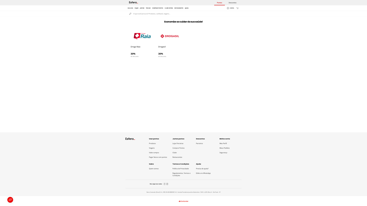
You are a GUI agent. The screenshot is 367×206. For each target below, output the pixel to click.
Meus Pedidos (225, 148)
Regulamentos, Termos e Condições (181, 174)
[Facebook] (164, 184)
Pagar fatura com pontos (158, 157)
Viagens (152, 148)
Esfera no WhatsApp (203, 173)
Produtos (152, 143)
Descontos (232, 3)
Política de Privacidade (181, 169)
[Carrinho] (237, 8)
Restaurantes (177, 157)
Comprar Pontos (179, 148)
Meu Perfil (223, 143)
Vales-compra (154, 153)
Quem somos (154, 169)
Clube (175, 153)
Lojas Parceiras (178, 143)
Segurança (223, 153)
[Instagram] (167, 184)
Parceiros (199, 143)
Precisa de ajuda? (202, 169)
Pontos (219, 3)
